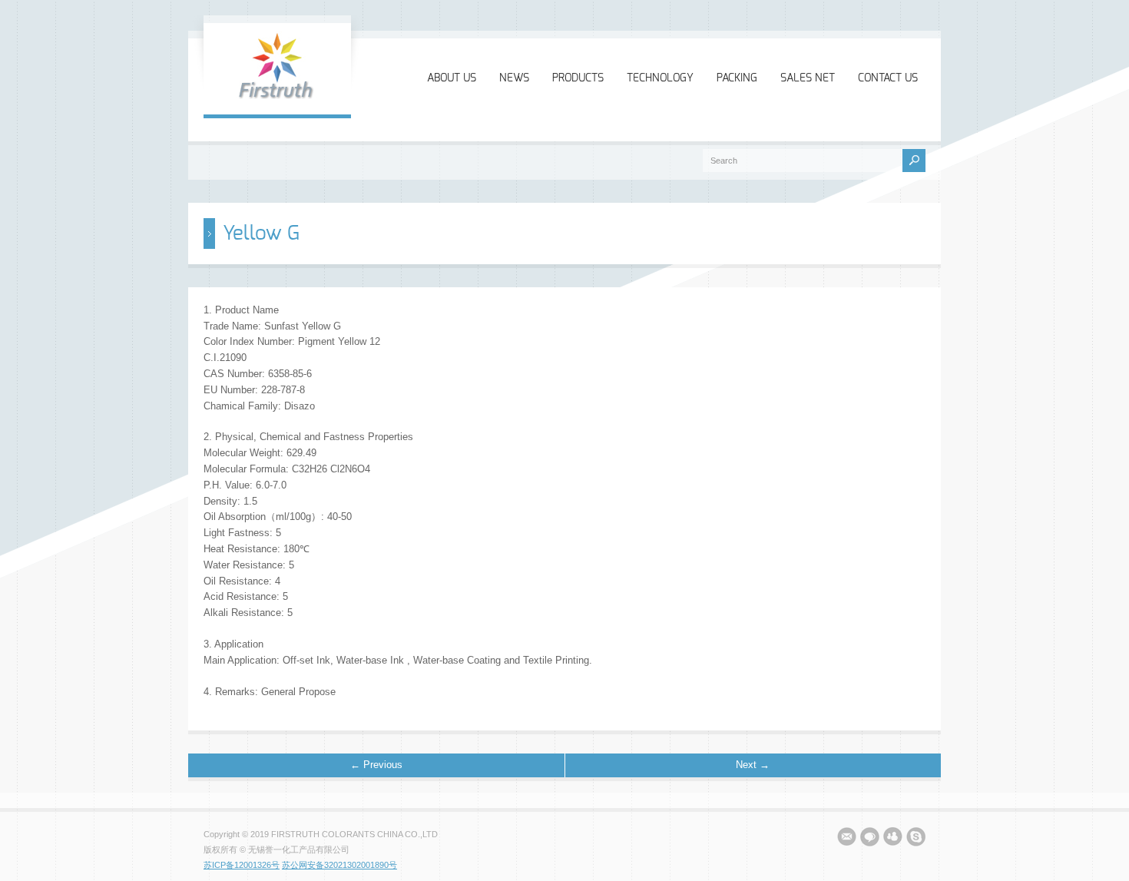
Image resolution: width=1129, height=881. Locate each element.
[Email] (846, 839)
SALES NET (807, 78)
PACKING (737, 78)
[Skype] (915, 839)
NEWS (514, 78)
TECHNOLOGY (660, 78)
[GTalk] (869, 839)
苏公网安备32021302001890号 (339, 864)
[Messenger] (892, 839)
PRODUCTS (578, 78)
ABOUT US (451, 78)
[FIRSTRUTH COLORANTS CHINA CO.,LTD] (277, 98)
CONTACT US (888, 78)
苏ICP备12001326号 (242, 864)
